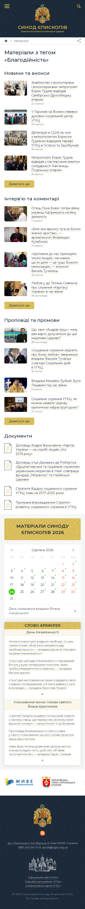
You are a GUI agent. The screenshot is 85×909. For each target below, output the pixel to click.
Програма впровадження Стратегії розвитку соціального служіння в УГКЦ (46, 505)
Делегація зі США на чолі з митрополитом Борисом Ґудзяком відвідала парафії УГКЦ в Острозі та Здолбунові (55, 139)
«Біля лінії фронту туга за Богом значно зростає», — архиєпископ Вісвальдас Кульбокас (55, 235)
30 (73, 592)
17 (11, 585)
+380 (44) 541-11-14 (29, 847)
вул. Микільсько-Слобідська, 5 (28, 843)
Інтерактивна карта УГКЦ (43, 885)
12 (32, 578)
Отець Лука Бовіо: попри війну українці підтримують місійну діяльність (55, 212)
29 (63, 592)
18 (22, 585)
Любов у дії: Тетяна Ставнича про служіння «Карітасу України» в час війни (54, 287)
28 (53, 592)
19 (32, 585)
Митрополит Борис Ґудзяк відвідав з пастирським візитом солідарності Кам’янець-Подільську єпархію (55, 164)
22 (63, 585)
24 (12, 592)
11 (22, 578)
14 (52, 578)
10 (12, 578)
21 (52, 585)
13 (42, 578)
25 (22, 592)
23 (73, 585)
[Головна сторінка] (6, 40)
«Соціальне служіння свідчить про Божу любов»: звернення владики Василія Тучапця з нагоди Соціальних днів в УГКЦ (54, 358)
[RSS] (42, 833)
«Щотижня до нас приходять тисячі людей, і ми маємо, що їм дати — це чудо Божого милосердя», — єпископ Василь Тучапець (54, 262)
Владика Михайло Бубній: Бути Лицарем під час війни (56, 383)
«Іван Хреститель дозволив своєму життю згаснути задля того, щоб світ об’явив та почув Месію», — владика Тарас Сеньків (40, 750)
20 (42, 585)
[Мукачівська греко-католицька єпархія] (58, 782)
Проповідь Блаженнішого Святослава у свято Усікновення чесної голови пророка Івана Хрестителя (41, 734)
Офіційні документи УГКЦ (42, 881)
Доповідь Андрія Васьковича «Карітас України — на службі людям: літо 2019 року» (45, 449)
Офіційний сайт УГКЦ (42, 877)
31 (11, 599)
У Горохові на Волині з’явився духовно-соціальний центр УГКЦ (54, 116)
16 (73, 578)
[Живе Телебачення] (18, 782)
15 (63, 578)
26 (32, 592)
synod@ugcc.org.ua (55, 847)
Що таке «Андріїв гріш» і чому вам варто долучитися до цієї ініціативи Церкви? (54, 334)
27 (42, 592)
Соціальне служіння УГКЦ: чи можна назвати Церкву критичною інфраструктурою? (55, 403)
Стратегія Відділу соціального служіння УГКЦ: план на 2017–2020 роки (46, 491)
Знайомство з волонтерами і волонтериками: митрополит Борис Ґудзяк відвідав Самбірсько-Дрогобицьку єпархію (54, 91)
